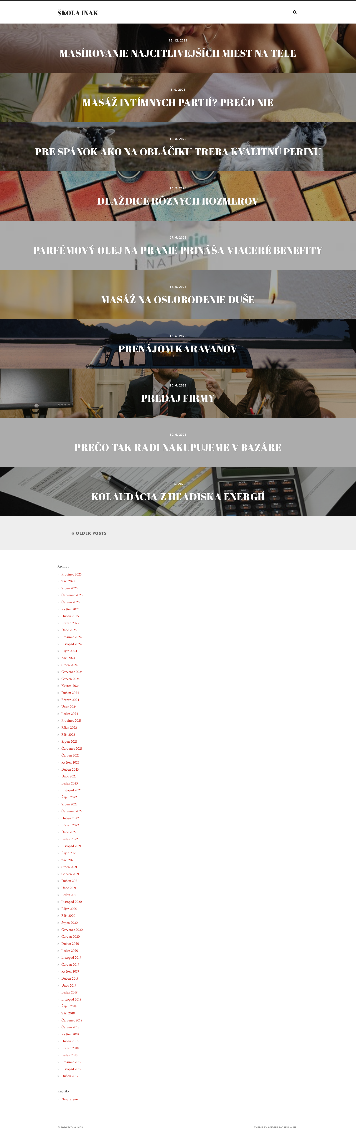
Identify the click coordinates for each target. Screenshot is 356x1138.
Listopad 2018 (71, 999)
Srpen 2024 (69, 665)
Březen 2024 (70, 699)
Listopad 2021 (71, 846)
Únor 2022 (69, 832)
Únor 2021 (68, 887)
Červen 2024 (70, 678)
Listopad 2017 (71, 1069)
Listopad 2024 (71, 644)
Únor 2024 (69, 706)
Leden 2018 (69, 1055)
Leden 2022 (69, 839)
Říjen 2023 (69, 727)
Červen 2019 (70, 964)
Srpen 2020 (69, 922)
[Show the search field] (295, 12)
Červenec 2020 (72, 929)
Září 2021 (68, 860)
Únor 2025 (69, 630)
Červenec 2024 (72, 671)
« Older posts (89, 533)
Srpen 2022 (69, 804)
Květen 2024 (70, 685)
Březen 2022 (70, 825)
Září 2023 (68, 734)
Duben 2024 (70, 692)
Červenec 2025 (72, 595)
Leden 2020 (69, 950)
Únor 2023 (69, 776)
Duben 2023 (70, 769)
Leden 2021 (69, 895)
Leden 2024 (69, 713)
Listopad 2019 (71, 957)
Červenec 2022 (72, 811)
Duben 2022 (70, 818)
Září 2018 (68, 1013)
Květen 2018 (70, 1034)
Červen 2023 (70, 755)
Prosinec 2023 (71, 720)
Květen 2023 (70, 762)
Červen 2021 (70, 874)
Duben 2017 (69, 1076)
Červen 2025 (70, 602)
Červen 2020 (70, 936)
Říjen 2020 (69, 908)
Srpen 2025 (69, 588)
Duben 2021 (69, 880)
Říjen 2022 (69, 797)
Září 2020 (68, 915)
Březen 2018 (70, 1048)
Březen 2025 (70, 623)
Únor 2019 (68, 985)
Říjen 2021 (69, 853)
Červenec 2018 (71, 1020)
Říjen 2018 (69, 1006)
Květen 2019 (70, 971)
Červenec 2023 (72, 748)
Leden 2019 (69, 992)
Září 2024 (68, 658)
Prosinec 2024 (71, 637)
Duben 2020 (70, 943)
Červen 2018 (70, 1027)
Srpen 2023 (69, 741)
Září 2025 (68, 581)
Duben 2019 (69, 978)
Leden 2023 (69, 783)
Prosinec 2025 (71, 574)
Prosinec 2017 (71, 1062)
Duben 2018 (69, 1041)
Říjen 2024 (69, 650)
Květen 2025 (70, 609)
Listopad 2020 (71, 901)
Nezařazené (69, 1099)
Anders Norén (278, 1127)
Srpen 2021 (69, 867)
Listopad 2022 (71, 790)
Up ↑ (296, 1127)
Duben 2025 (70, 616)
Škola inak (77, 12)
